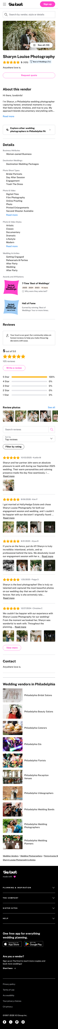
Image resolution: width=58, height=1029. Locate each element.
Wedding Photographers (31, 856)
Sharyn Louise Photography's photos (19, 860)
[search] (52, 429)
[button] (34, 291)
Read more (8, 116)
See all (51, 407)
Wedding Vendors (10, 856)
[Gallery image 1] (29, 35)
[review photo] (8, 416)
